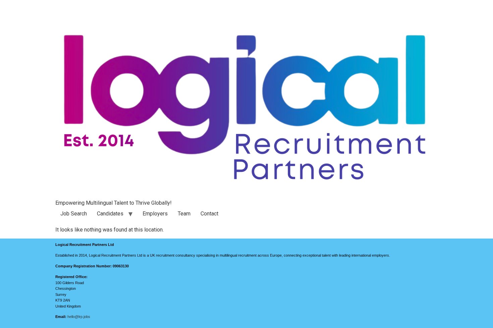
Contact (209, 213)
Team (184, 213)
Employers (155, 213)
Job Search (73, 213)
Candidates (110, 213)
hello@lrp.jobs (78, 317)
